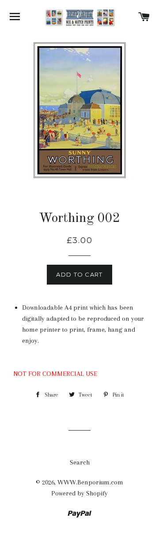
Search (80, 462)
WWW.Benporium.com (90, 482)
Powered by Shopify (79, 493)
